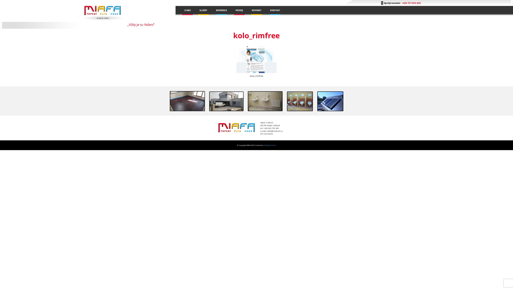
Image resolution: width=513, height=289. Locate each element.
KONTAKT (275, 10)
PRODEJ (239, 10)
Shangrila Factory (269, 145)
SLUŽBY (203, 10)
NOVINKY (256, 10)
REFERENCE (221, 10)
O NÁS (187, 10)
